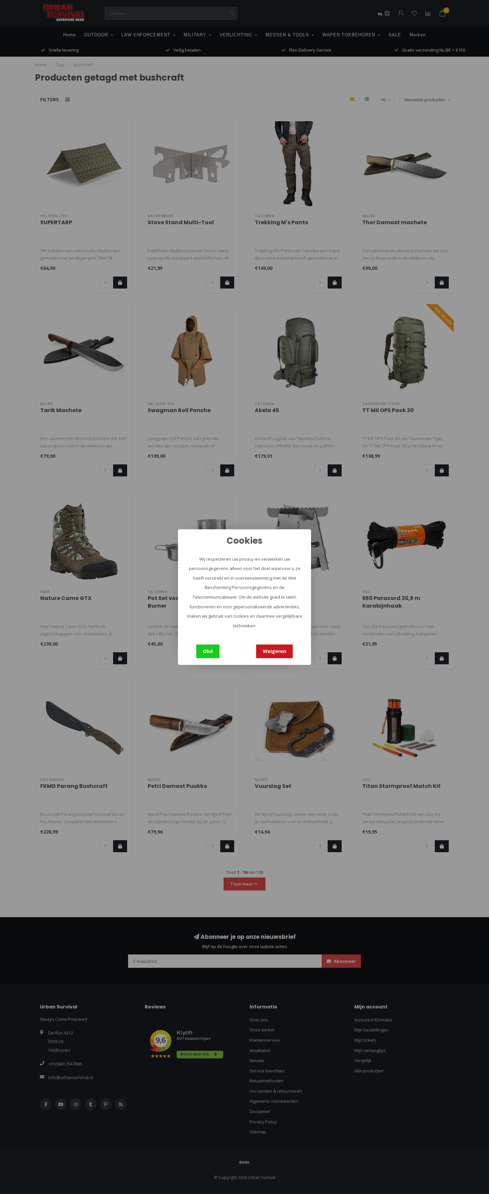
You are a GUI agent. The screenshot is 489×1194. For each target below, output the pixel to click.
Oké (208, 651)
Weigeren (274, 651)
